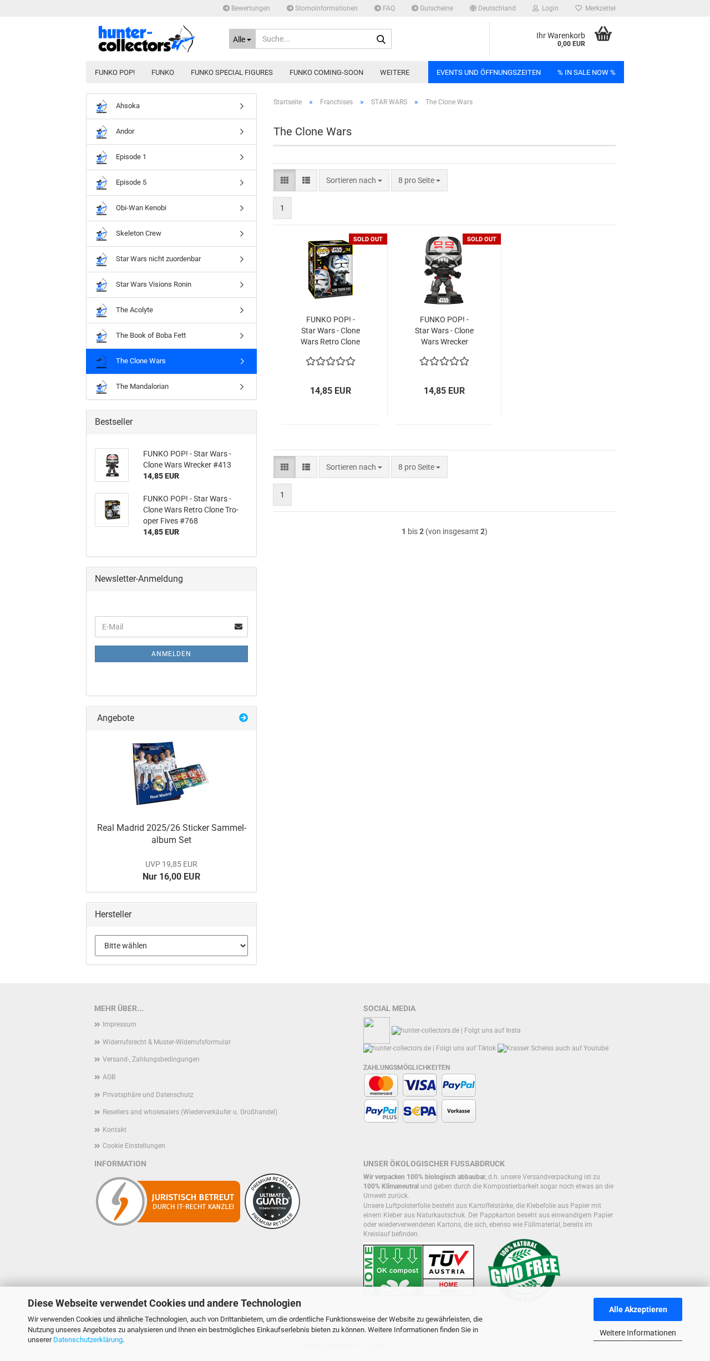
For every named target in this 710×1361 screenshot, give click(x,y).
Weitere (394, 72)
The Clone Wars (140, 361)
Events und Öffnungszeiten (489, 72)
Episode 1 (130, 157)
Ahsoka (127, 105)
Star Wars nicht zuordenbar (157, 259)
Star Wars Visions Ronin (152, 284)
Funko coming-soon (326, 72)
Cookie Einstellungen (134, 1146)
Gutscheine (435, 8)
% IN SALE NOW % (586, 72)
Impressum (119, 1024)
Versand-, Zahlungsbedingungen (151, 1059)
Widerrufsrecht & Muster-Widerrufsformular (167, 1042)
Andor (124, 131)
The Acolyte (133, 310)
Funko (162, 72)
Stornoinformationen (325, 8)
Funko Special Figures (232, 72)
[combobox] (354, 180)
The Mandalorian (141, 386)
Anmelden (171, 654)
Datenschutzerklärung (88, 1339)
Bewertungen (250, 8)
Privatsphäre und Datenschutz (148, 1095)
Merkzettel (599, 8)
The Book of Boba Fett (150, 335)
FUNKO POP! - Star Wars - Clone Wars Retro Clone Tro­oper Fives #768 (330, 331)
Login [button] (549, 8)
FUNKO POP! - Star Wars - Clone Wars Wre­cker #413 (444, 331)
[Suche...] (381, 39)
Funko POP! (115, 72)
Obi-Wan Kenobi (140, 208)
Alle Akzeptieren (638, 1309)
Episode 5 (130, 182)
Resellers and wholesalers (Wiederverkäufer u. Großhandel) (190, 1112)
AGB (109, 1077)
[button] (493, 8)
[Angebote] (243, 718)
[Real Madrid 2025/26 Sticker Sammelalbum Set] (171, 773)
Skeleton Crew (137, 233)
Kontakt (114, 1130)
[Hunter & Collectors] (153, 39)
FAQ (388, 8)
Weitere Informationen (638, 1332)
